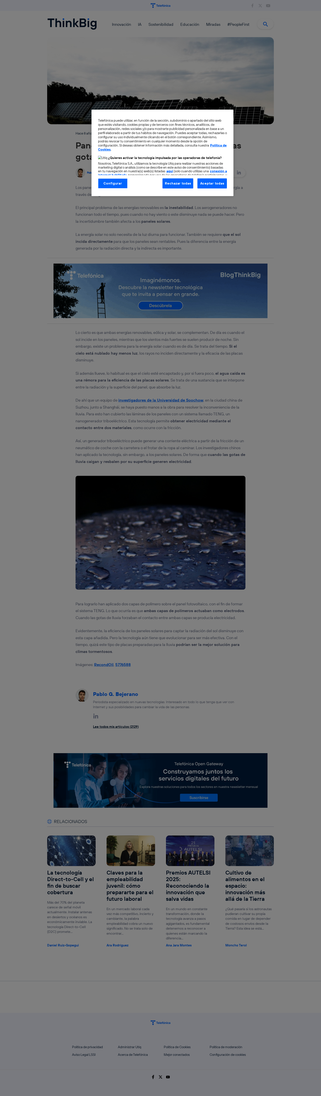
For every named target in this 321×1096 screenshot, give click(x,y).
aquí (169, 171)
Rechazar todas (178, 183)
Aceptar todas (212, 183)
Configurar (113, 183)
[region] (162, 153)
